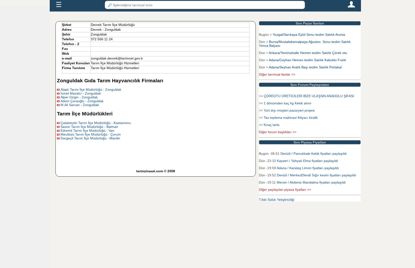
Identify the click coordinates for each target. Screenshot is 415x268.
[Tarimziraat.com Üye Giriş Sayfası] (351, 6)
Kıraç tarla (271, 125)
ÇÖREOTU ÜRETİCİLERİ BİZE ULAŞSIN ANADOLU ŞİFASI (309, 96)
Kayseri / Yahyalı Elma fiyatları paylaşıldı (307, 161)
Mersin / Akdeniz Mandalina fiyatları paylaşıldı (311, 182)
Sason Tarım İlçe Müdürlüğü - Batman (89, 127)
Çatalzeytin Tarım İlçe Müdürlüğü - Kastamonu (96, 123)
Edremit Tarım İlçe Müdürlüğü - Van (87, 130)
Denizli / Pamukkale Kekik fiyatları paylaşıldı (314, 153)
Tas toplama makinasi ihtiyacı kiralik (291, 117)
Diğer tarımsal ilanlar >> (277, 74)
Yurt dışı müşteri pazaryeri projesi (289, 110)
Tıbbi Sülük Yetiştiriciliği (276, 200)
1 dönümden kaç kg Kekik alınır (287, 103)
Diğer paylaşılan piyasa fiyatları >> (285, 189)
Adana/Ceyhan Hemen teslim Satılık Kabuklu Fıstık (307, 60)
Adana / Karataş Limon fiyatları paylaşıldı (308, 168)
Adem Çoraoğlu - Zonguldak (82, 101)
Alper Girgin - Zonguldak (79, 97)
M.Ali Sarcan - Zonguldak (80, 105)
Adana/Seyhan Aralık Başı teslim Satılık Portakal (305, 67)
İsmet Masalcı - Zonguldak (81, 93)
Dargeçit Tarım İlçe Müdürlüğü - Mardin (90, 138)
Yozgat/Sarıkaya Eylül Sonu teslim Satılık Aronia (309, 34)
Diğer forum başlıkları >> (277, 132)
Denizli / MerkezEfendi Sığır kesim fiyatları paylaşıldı (316, 175)
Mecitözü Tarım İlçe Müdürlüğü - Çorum (91, 134)
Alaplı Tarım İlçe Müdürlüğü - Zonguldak (91, 89)
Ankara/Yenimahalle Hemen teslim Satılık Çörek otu (308, 53)
